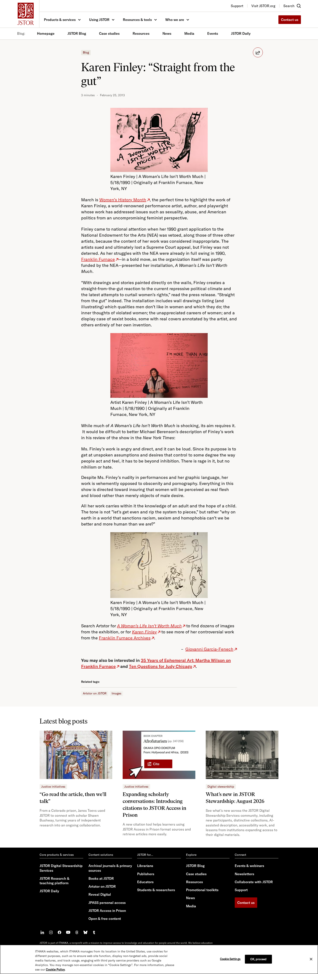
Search (288, 6)
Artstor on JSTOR (94, 693)
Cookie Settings (230, 958)
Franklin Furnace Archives (125, 637)
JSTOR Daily (241, 33)
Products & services (60, 19)
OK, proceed (258, 959)
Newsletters (244, 874)
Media (189, 33)
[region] (159, 959)
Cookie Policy (55, 969)
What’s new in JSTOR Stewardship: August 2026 (235, 797)
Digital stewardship (220, 786)
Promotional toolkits (202, 890)
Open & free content (104, 918)
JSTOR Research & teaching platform (54, 880)
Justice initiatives (53, 786)
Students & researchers (156, 890)
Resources (141, 33)
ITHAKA (63, 942)
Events (212, 33)
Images (116, 693)
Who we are (174, 19)
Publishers (145, 874)
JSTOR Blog (76, 33)
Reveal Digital (99, 894)
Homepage (46, 33)
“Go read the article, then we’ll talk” (73, 797)
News (166, 33)
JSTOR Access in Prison (107, 910)
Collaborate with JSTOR (254, 882)
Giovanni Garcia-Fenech (209, 649)
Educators (145, 882)
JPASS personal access (107, 902)
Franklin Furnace (98, 259)
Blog (86, 52)
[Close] (311, 959)
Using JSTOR (99, 19)
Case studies (109, 33)
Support (241, 890)
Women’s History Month (122, 199)
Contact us (289, 19)
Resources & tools (137, 19)
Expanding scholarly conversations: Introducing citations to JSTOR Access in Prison (154, 804)
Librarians (145, 866)
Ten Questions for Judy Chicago (160, 666)
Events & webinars (249, 866)
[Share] (258, 52)
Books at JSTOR (101, 878)
